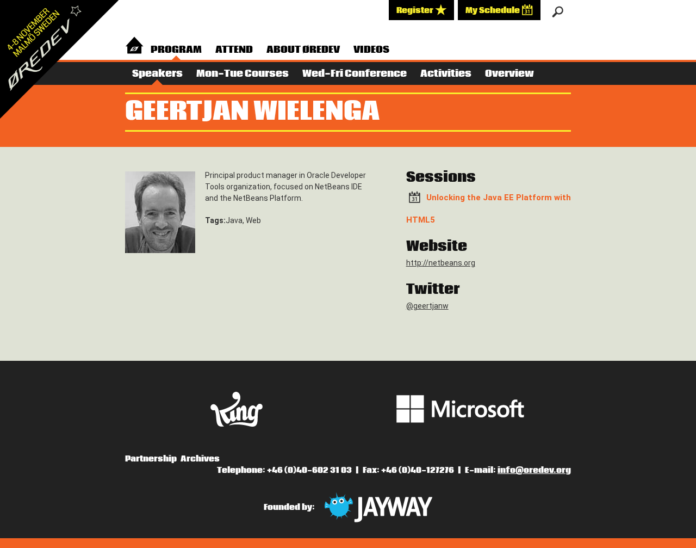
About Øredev (303, 50)
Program (176, 50)
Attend (234, 50)
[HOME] (134, 48)
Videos (371, 50)
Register (415, 10)
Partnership (151, 458)
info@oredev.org (534, 470)
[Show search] (557, 12)
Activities (445, 73)
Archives (200, 458)
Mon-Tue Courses (242, 73)
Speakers (157, 73)
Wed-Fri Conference (354, 73)
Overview (509, 73)
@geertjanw (427, 305)
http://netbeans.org (440, 262)
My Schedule (493, 10)
